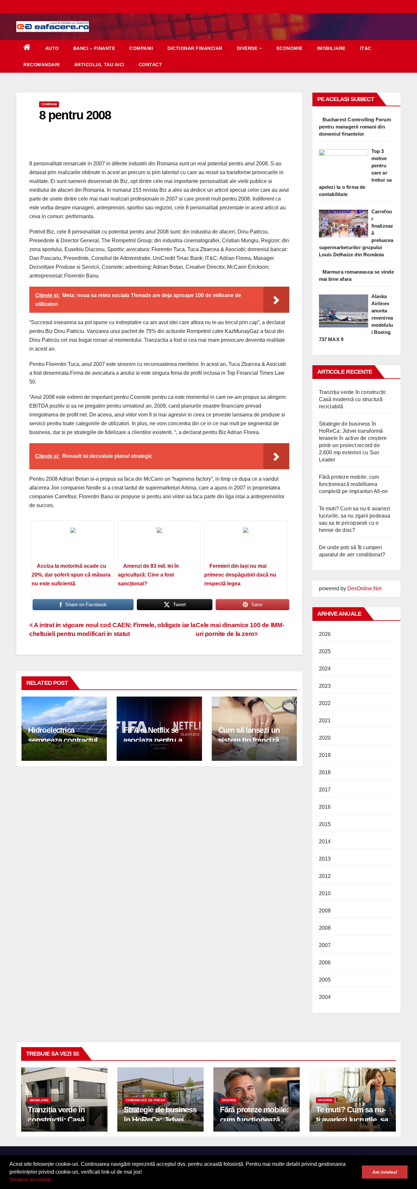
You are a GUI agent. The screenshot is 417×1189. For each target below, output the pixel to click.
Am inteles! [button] (384, 1172)
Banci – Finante (94, 48)
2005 (325, 980)
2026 (325, 634)
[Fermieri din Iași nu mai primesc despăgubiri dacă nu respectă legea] (245, 544)
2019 (325, 755)
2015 (325, 824)
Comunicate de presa (145, 1100)
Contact (150, 64)
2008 (325, 928)
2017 (325, 789)
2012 (325, 876)
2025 (325, 651)
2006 (325, 962)
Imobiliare (331, 48)
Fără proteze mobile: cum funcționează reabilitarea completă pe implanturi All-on (353, 484)
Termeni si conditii (30, 1179)
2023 (325, 686)
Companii (141, 48)
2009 (325, 910)
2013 (325, 859)
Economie (290, 48)
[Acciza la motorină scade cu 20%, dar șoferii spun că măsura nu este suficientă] (73, 544)
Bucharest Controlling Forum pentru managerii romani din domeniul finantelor (355, 127)
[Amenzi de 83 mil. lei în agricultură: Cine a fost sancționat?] (159, 544)
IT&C (365, 48)
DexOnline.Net (364, 588)
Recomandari (41, 64)
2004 (325, 997)
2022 (325, 703)
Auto (52, 48)
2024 (325, 668)
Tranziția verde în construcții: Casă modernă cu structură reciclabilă (353, 399)
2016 (325, 807)
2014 (325, 841)
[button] (53, 1180)
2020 (325, 738)
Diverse (247, 48)
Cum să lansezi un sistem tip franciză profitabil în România (253, 740)
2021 (325, 720)
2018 (325, 772)
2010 (325, 893)
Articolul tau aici (99, 64)
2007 (325, 945)
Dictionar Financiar (195, 48)
